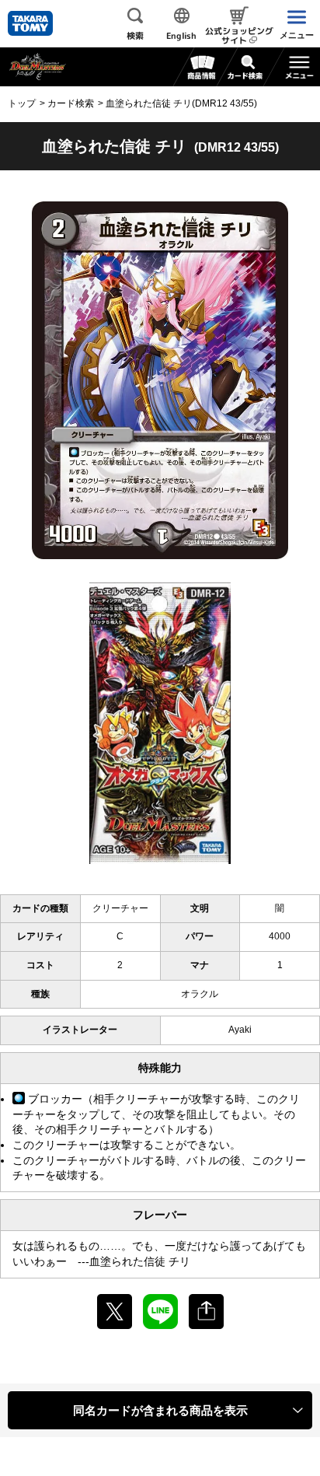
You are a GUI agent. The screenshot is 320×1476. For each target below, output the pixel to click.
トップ (22, 103)
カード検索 (70, 103)
